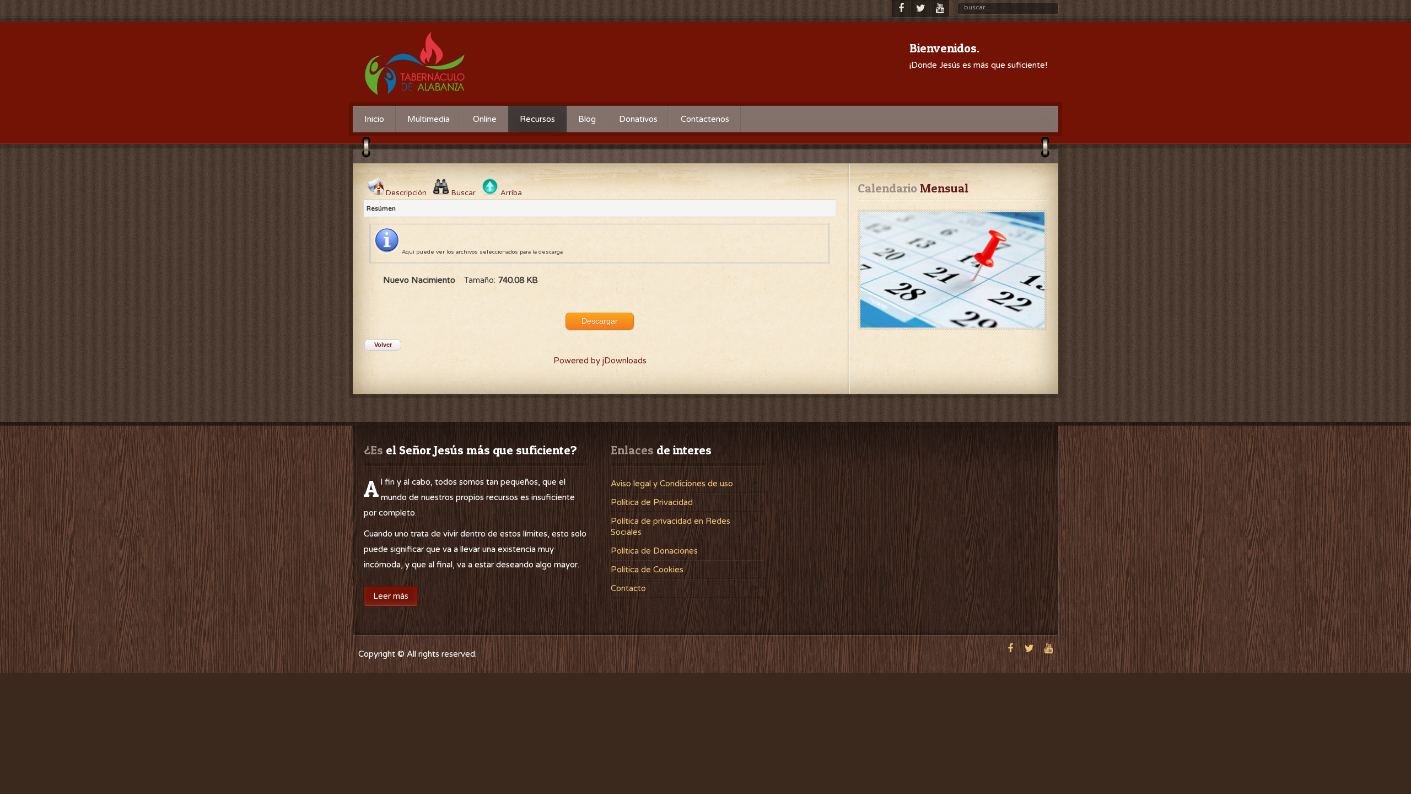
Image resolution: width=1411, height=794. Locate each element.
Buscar (463, 193)
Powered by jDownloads (600, 361)
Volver (383, 344)
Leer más (390, 596)
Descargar (599, 320)
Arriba (511, 193)
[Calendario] (952, 270)
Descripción (406, 193)
